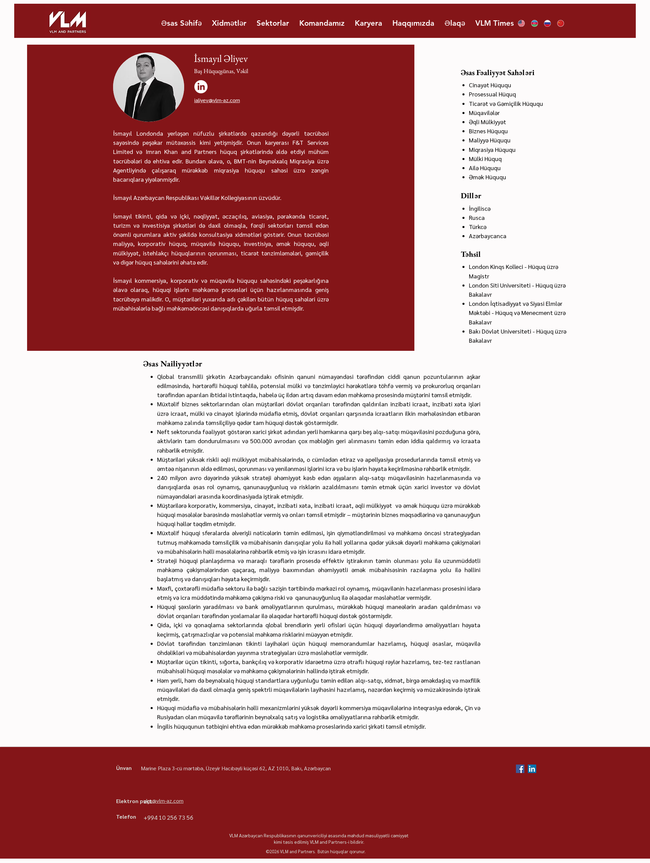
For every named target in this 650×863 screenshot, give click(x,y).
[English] (521, 23)
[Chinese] (560, 23)
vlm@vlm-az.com (163, 800)
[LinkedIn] (201, 86)
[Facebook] (520, 769)
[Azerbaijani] (534, 23)
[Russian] (547, 23)
